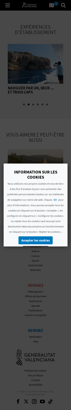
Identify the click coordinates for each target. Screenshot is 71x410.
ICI (55, 199)
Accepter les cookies (35, 240)
